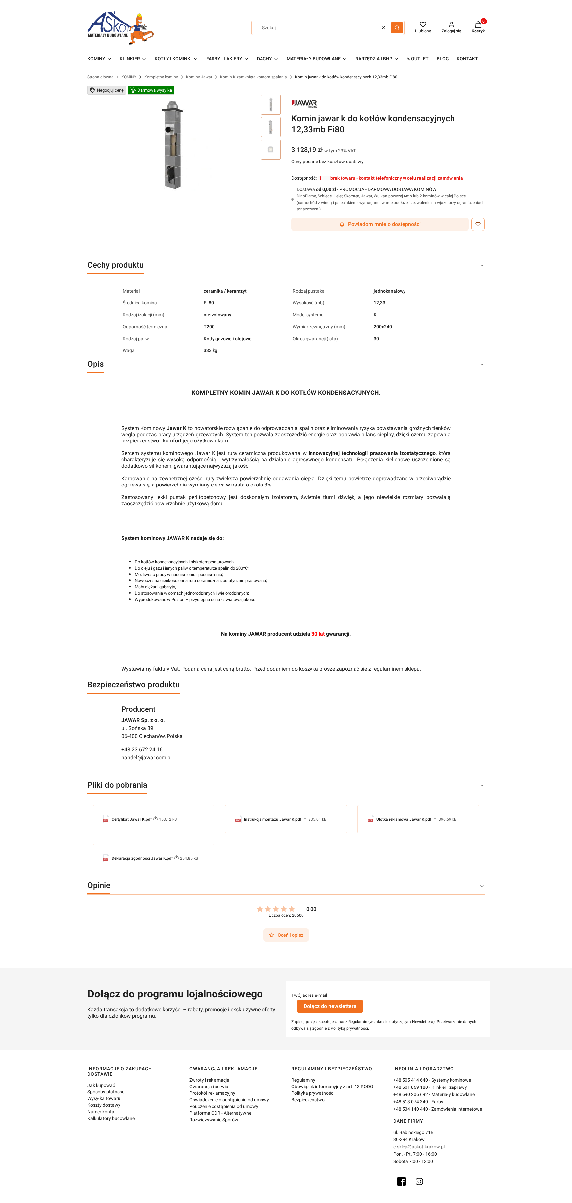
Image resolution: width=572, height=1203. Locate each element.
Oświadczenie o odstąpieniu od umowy (229, 1099)
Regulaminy (303, 1080)
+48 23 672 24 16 (142, 749)
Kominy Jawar (199, 77)
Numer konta (100, 1111)
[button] (397, 27)
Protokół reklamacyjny (212, 1093)
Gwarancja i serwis (208, 1086)
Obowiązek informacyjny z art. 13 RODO (332, 1086)
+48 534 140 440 (410, 1109)
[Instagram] (419, 1181)
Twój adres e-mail (309, 995)
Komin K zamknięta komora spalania (253, 77)
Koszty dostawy (103, 1105)
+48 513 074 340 (410, 1101)
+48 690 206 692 (410, 1094)
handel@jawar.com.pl (146, 757)
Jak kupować (101, 1085)
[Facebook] (401, 1181)
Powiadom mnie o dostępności (384, 224)
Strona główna (100, 77)
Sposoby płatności (106, 1091)
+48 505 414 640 (410, 1080)
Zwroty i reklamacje (209, 1080)
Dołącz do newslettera (330, 1006)
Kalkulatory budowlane (111, 1118)
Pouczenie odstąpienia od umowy (223, 1106)
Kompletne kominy (161, 77)
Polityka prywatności (312, 1093)
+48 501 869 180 (410, 1087)
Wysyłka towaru (103, 1098)
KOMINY (128, 77)
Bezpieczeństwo (308, 1099)
